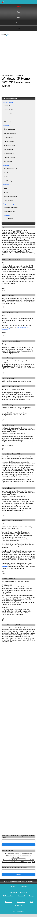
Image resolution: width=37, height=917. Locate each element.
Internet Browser (9, 157)
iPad (31, 902)
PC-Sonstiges (8, 218)
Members (18, 23)
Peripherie (7, 177)
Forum (18, 6)
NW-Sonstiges (8, 200)
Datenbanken (8, 137)
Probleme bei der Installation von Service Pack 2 (18, 860)
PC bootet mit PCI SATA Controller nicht (18, 856)
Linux (6, 118)
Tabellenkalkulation (10, 133)
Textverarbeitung (9, 129)
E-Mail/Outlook (9, 153)
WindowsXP (19, 75)
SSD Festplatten (18, 911)
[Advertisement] (17, 55)
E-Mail (13, 886)
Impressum (18, 905)
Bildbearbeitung (9, 141)
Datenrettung (21, 902)
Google (31, 896)
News (18, 17)
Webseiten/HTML (9, 211)
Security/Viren (8, 149)
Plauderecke (8, 222)
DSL (5, 188)
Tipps (18, 12)
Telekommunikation (10, 196)
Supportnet (5, 75)
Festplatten (24, 892)
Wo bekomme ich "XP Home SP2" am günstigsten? (18, 862)
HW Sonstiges (8, 181)
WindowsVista (8, 110)
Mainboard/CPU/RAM (11, 169)
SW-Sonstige (8, 161)
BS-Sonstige (8, 122)
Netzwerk (24, 886)
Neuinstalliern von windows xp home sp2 (18, 854)
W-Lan (6, 192)
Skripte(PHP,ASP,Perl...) (12, 207)
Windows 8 (21, 896)
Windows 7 (7, 105)
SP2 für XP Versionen (18, 858)
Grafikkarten (8, 173)
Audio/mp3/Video (9, 145)
